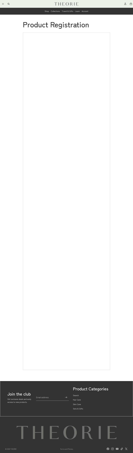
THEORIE (13, 449)
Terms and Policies (66, 449)
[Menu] (3, 4)
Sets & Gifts (78, 408)
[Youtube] (117, 448)
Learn (77, 11)
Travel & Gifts (67, 11)
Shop (47, 11)
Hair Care (77, 399)
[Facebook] (107, 448)
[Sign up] (66, 397)
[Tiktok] (121, 448)
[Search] (8, 4)
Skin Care (77, 404)
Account (85, 11)
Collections (55, 11)
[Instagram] (112, 448)
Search (76, 395)
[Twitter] (126, 448)
